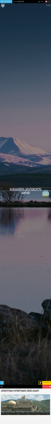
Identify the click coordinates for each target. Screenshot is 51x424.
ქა (48, 1)
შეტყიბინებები (47, 386)
